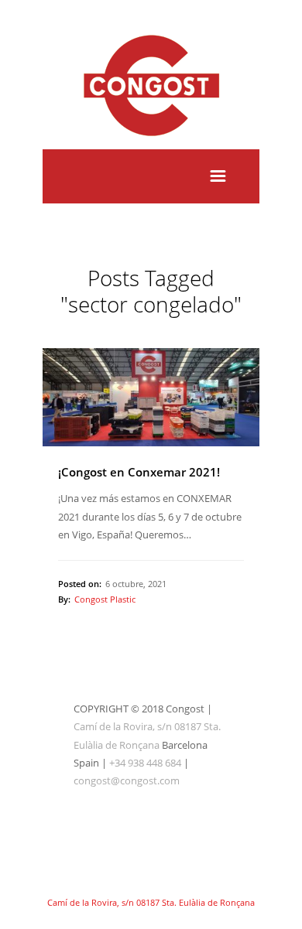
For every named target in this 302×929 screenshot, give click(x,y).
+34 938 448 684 (145, 763)
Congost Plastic (105, 599)
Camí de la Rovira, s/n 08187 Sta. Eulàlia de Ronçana (151, 902)
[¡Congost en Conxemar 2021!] (151, 397)
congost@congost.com (127, 780)
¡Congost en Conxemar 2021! (139, 472)
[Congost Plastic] (151, 139)
